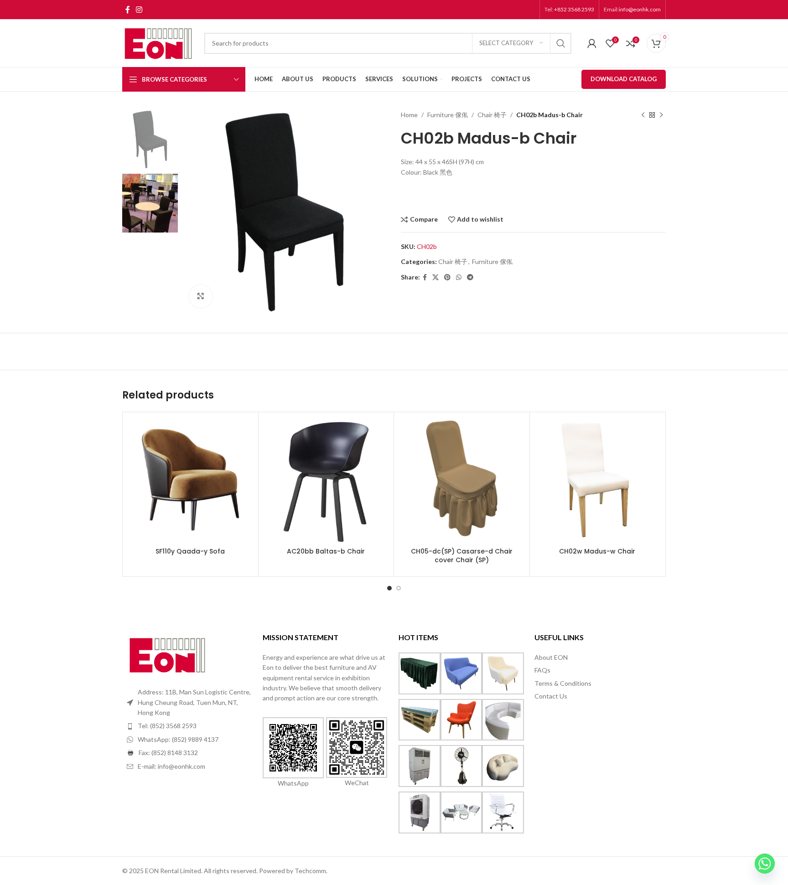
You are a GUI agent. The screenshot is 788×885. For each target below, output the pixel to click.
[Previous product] (643, 114)
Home (409, 115)
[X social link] (435, 277)
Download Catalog (624, 79)
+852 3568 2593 (573, 9)
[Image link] (168, 654)
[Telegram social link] (470, 277)
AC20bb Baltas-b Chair (326, 551)
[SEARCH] (560, 43)
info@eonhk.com (640, 9)
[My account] (592, 43)
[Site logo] (158, 42)
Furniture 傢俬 (447, 115)
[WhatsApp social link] (458, 277)
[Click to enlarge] (200, 296)
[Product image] (190, 480)
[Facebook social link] (127, 9)
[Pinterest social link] (447, 277)
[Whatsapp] (765, 864)
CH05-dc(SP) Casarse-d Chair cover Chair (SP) (462, 556)
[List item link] (190, 726)
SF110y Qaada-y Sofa (190, 551)
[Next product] (661, 114)
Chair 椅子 (492, 115)
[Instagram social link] (139, 9)
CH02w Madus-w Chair (597, 551)
